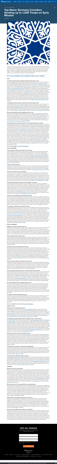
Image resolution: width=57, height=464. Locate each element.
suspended (29, 130)
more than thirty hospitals (31, 309)
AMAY (44, 110)
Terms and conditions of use (17, 454)
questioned (9, 140)
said (27, 97)
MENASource (6, 7)
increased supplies (32, 250)
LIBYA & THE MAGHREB (15, 75)
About (45, 1)
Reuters (46, 99)
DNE (32, 99)
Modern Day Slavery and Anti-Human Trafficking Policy (22, 456)
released (36, 137)
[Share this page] (54, 9)
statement (42, 114)
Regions (36, 1)
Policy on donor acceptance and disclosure (47, 454)
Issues (32, 1)
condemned (33, 142)
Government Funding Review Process (36, 454)
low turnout (36, 85)
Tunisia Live (9, 162)
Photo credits (39, 456)
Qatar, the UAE (20, 191)
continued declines (36, 381)
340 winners (13, 82)
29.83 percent (27, 93)
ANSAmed (25, 193)
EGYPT (8, 75)
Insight (15, 1)
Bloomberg (11, 382)
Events (19, 1)
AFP (12, 162)
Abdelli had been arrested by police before (39, 156)
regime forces (18, 256)
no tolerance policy (41, 125)
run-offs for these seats (43, 84)
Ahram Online (9, 144)
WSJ (47, 381)
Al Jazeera (24, 316)
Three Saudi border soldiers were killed (14, 357)
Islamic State (43, 155)
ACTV (23, 1)
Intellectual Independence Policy (26, 454)
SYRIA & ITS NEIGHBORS (25, 75)
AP (29, 72)
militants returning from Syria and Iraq (37, 179)
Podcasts (27, 1)
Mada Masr (43, 99)
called (38, 140)
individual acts (24, 129)
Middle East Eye (30, 316)
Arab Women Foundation (18, 106)
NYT (21, 316)
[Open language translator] (52, 1)
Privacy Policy (31, 442)
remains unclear (41, 98)
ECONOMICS (42, 75)
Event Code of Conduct (33, 456)
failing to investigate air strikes (36, 320)
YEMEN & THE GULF (35, 75)
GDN (8, 382)
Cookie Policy (11, 454)
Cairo (42, 89)
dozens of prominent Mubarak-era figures (16, 88)
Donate (49, 1)
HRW (27, 331)
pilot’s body (32, 279)
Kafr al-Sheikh (26, 90)
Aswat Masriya (37, 99)
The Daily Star (23, 364)
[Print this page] (54, 7)
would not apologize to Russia (20, 278)
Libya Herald (42, 169)
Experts (41, 1)
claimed (36, 113)
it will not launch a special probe (34, 328)
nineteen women (27, 87)
